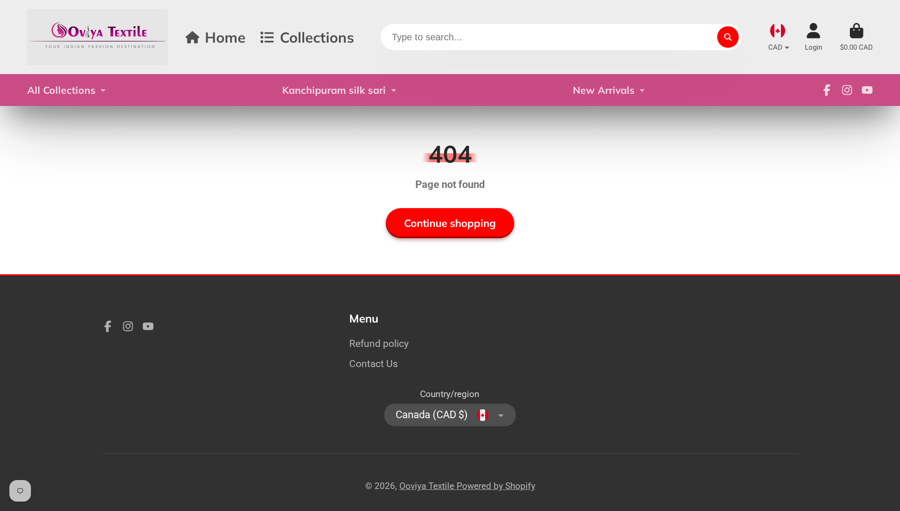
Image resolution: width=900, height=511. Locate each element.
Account (813, 37)
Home (225, 37)
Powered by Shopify (496, 486)
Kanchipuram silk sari (334, 90)
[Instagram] (847, 90)
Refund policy (379, 343)
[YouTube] (867, 90)
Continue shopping (450, 223)
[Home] (97, 37)
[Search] (728, 37)
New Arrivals (604, 90)
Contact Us (373, 363)
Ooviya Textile (428, 486)
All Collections (61, 90)
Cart (856, 37)
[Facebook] (826, 90)
